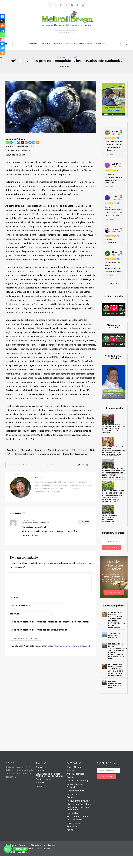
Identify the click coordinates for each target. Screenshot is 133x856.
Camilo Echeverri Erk (58, 450)
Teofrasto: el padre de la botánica (114, 635)
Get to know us (43, 779)
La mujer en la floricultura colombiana (78, 808)
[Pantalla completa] (123, 313)
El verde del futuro (75, 790)
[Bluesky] (30, 142)
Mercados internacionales (75, 454)
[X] (22, 142)
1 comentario (51, 465)
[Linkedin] (11, 142)
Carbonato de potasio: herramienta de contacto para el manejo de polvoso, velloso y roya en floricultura (113, 451)
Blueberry (40, 450)
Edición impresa (84, 44)
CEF (73, 450)
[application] (114, 309)
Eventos (70, 797)
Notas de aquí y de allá (66, 57)
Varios (69, 829)
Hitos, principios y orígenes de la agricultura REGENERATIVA (110, 518)
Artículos (70, 770)
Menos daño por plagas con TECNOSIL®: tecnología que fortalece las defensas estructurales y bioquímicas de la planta (114, 473)
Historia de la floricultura (78, 804)
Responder (84, 522)
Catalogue (41, 767)
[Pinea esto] (87, 465)
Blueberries (26, 450)
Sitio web (14, 613)
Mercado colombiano (24, 454)
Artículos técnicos (75, 773)
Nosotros (58, 44)
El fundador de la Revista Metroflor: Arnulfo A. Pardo (49, 774)
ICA (9, 454)
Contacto (70, 44)
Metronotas (72, 812)
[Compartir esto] (75, 465)
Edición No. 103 (86, 450)
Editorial (46, 44)
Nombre (14, 597)
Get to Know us (66, 33)
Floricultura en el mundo (78, 800)
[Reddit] (26, 142)
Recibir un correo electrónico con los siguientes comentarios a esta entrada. (51, 621)
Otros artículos (73, 823)
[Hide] (1, 58)
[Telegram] (33, 142)
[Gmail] (14, 142)
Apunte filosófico (74, 767)
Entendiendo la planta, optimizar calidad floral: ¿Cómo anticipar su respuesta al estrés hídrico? (113, 429)
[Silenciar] (121, 313)
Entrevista (71, 794)
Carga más (114, 283)
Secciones (32, 44)
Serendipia (71, 826)
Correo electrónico (20, 605)
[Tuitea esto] (79, 465)
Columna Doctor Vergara (78, 780)
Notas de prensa (74, 819)
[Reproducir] (105, 313)
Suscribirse (100, 44)
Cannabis (70, 777)
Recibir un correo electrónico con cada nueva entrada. (39, 629)
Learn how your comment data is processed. (69, 645)
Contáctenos (113, 592)
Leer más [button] (109, 154)
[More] (37, 142)
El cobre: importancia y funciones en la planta (115, 684)
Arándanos (12, 450)
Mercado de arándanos (49, 454)
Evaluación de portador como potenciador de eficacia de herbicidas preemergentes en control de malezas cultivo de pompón (113, 496)
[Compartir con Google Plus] (83, 465)
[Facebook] (18, 142)
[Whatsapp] (7, 142)
